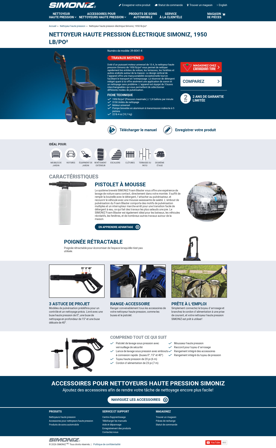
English (223, 5)
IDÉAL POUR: (58, 144)
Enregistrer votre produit (136, 5)
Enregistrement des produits (116, 428)
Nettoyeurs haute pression (62, 417)
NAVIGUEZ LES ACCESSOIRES (136, 399)
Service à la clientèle (171, 15)
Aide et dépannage (111, 424)
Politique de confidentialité (106, 444)
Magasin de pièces (214, 15)
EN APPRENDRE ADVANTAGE (116, 227)
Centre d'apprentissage (114, 417)
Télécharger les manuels (114, 421)
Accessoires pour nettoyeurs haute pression (101, 15)
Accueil (52, 26)
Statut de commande (170, 5)
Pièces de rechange (165, 421)
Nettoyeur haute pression (61, 15)
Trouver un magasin (201, 5)
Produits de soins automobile (143, 15)
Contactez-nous (110, 432)
